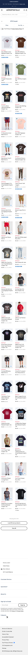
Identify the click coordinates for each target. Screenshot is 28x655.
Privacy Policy (20, 611)
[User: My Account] (24, 10)
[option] (7, 42)
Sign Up (22, 605)
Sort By (20, 25)
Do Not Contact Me (7, 631)
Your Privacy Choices (7, 642)
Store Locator (6, 562)
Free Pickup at (13, 28)
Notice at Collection (7, 628)
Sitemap (4, 648)
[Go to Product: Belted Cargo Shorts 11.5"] (21, 216)
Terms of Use (5, 634)
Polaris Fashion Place (17, 28)
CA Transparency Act (7, 645)
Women (21, 4)
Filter (7, 25)
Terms (13, 611)
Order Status (6, 566)
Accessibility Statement (8, 637)
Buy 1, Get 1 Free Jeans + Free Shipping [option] (14, 4)
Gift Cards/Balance (8, 572)
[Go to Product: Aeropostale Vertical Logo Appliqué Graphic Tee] (7, 297)
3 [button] (15, 6)
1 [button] (12, 6)
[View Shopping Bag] (26, 10)
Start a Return (6, 569)
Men (24, 4)
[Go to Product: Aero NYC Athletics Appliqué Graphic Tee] (21, 58)
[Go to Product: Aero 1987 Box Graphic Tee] (21, 85)
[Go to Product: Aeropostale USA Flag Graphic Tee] (21, 112)
